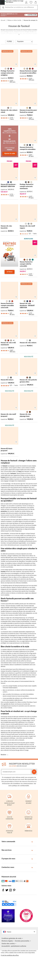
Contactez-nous (8, 867)
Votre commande (8, 841)
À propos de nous (8, 859)
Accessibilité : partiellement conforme (14, 946)
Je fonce (9, 272)
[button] (19, 932)
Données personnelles (22, 941)
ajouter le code (31, 15)
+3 (32, 145)
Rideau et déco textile (14, 20)
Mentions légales (7, 941)
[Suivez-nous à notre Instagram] (10, 891)
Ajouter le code (9, 153)
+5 (13, 340)
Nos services (6, 850)
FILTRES (9, 41)
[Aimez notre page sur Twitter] (6, 891)
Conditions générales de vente (11, 938)
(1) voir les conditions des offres (10, 955)
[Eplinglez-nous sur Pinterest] (14, 891)
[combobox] (19, 7)
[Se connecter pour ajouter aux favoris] (16, 64)
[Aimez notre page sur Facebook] (3, 891)
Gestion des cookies (8, 943)
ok (34, 772)
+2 (13, 68)
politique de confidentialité (20, 785)
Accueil (3, 20)
